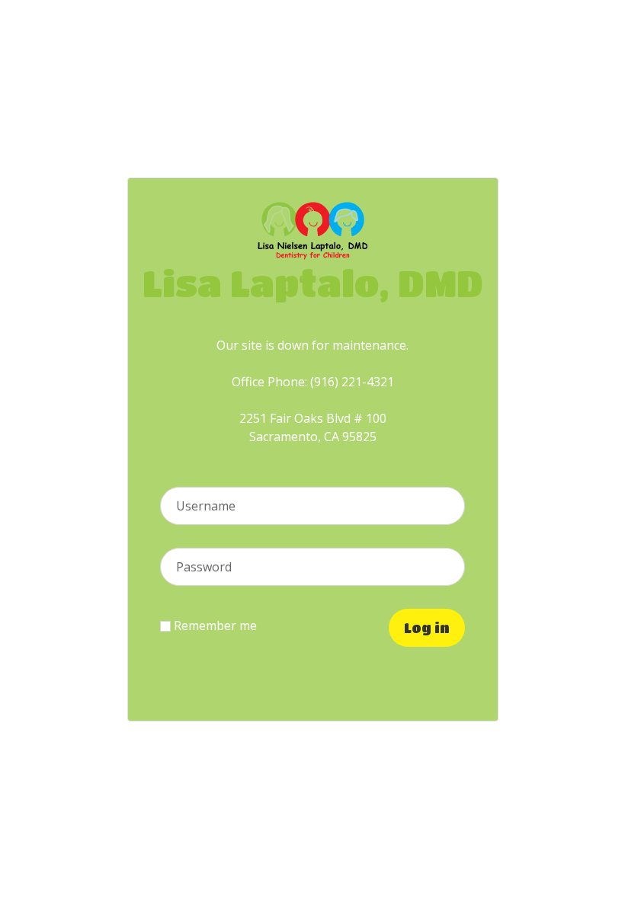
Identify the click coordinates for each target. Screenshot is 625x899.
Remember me (214, 625)
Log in (427, 627)
